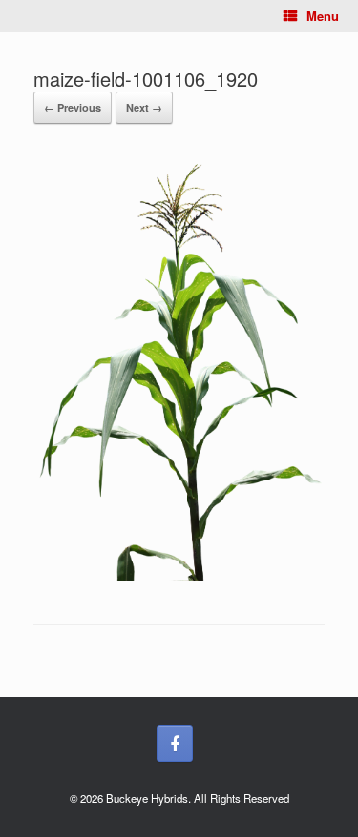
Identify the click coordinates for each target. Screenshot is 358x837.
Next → (144, 107)
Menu (322, 16)
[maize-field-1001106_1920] (179, 575)
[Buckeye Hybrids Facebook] (175, 743)
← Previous (72, 107)
